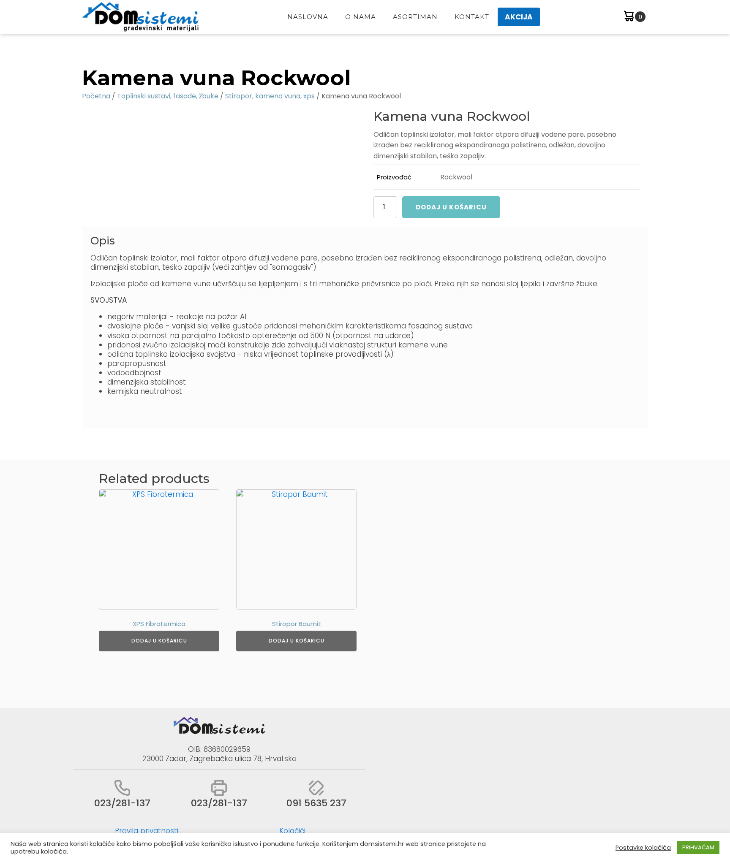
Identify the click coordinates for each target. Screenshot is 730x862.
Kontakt (472, 17)
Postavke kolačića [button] (643, 847)
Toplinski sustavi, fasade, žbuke (167, 96)
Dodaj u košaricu (451, 207)
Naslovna (307, 17)
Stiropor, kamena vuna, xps (270, 96)
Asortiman (415, 17)
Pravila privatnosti (146, 830)
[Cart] (634, 17)
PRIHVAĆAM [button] (698, 847)
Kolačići (292, 830)
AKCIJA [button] (519, 17)
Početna (96, 96)
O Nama (360, 17)
